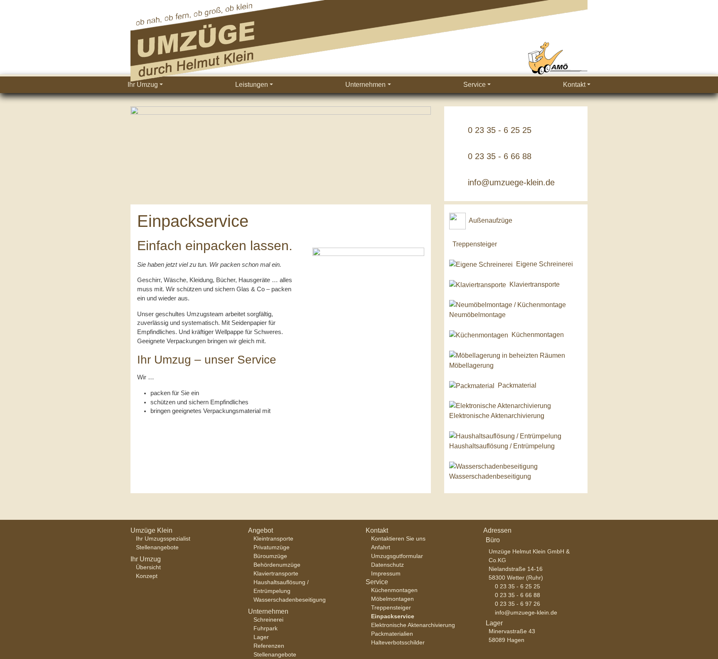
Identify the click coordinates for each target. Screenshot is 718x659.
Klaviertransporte (534, 284)
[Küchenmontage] (478, 334)
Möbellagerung (471, 365)
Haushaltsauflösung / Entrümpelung (502, 446)
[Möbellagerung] (507, 355)
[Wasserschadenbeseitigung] (493, 466)
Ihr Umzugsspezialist (163, 538)
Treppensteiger (474, 244)
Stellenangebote (157, 547)
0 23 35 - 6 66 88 (499, 156)
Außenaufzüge (490, 220)
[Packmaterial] (471, 385)
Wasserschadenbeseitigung (490, 476)
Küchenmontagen (537, 334)
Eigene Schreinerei (544, 264)
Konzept (146, 576)
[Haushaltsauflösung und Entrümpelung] (505, 435)
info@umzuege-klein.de (511, 182)
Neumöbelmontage (477, 314)
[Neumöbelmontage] (507, 304)
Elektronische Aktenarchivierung (496, 415)
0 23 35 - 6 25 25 (499, 130)
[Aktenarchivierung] (500, 405)
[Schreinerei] (481, 264)
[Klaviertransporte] (477, 284)
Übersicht (148, 567)
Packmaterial (517, 385)
